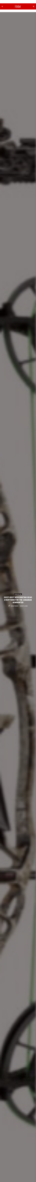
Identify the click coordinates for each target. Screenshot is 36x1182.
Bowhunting (18, 594)
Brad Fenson (14, 606)
